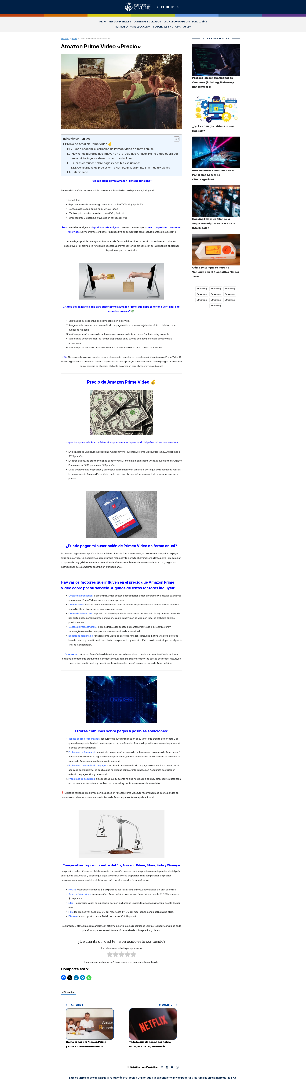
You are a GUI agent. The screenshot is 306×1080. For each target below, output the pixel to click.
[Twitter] (157, 7)
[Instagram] (173, 7)
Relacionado (80, 172)
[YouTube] (168, 7)
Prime (74, 38)
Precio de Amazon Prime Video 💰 (88, 144)
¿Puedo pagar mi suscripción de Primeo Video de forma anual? (112, 149)
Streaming (69, 992)
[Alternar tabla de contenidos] (175, 139)
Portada (65, 38)
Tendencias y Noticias (167, 26)
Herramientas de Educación (132, 26)
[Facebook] (162, 7)
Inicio (102, 21)
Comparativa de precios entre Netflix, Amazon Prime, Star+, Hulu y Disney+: (124, 167)
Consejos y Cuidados (147, 21)
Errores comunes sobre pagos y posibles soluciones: (106, 163)
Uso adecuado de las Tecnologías (185, 21)
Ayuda (187, 26)
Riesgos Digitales (120, 21)
